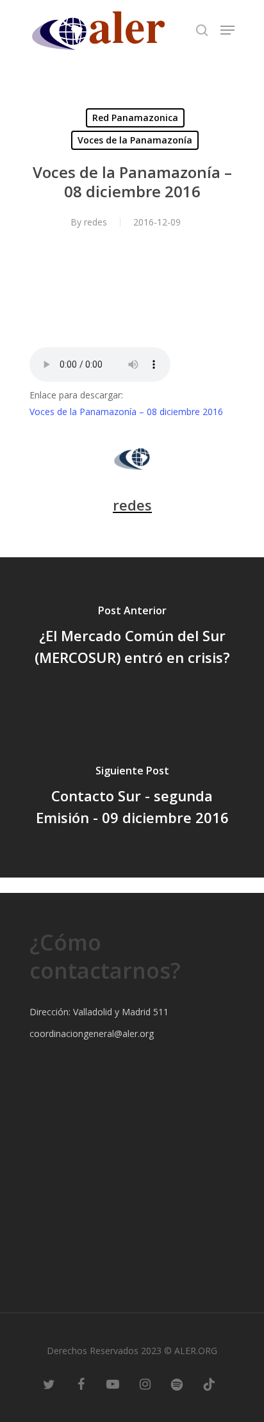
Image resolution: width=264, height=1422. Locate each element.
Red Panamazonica (135, 117)
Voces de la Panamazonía (135, 140)
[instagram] (144, 1383)
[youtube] (112, 1383)
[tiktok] (209, 1383)
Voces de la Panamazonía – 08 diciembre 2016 (126, 411)
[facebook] (80, 1383)
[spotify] (176, 1383)
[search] (202, 30)
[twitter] (48, 1383)
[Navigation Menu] (227, 30)
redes (95, 222)
